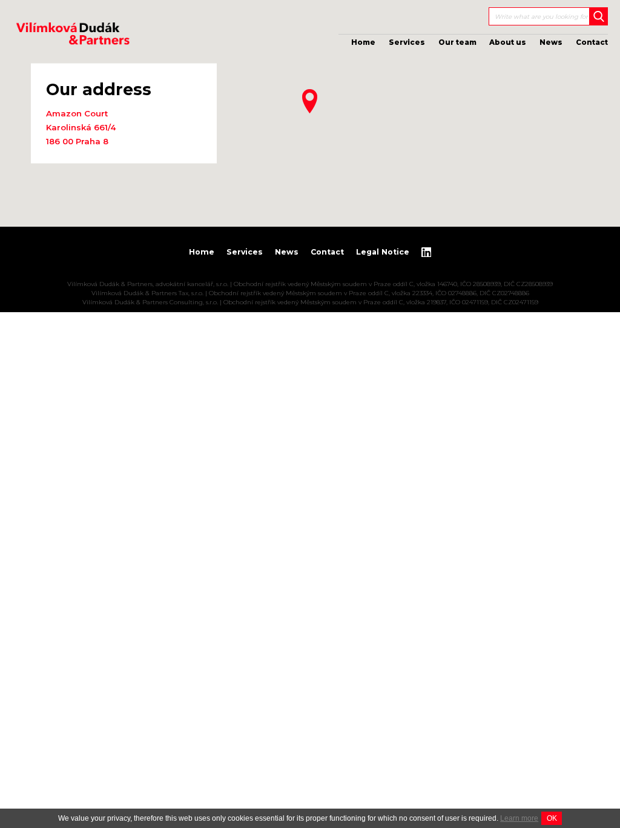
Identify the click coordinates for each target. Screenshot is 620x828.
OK (552, 818)
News (550, 42)
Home (363, 42)
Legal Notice (382, 251)
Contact (592, 42)
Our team (457, 42)
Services (407, 42)
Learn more (519, 818)
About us (507, 42)
